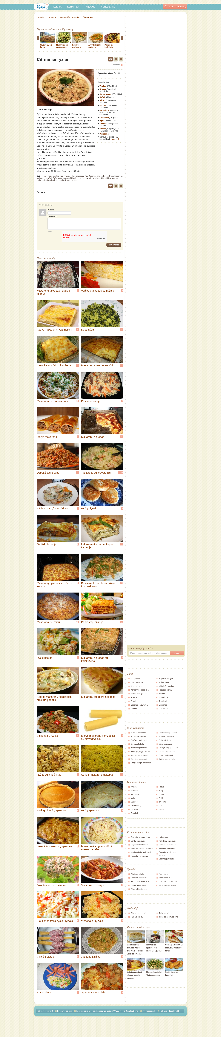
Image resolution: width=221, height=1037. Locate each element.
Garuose (134, 791)
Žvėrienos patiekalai (167, 759)
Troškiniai (88, 17)
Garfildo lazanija (46, 544)
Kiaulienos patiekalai (139, 755)
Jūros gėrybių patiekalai (140, 752)
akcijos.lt (115, 139)
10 (77, 329)
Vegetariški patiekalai (167, 885)
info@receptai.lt (149, 1011)
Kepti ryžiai (87, 329)
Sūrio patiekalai (165, 744)
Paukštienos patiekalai (168, 733)
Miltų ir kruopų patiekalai (141, 763)
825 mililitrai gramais (109, 178)
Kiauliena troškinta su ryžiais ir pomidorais (98, 585)
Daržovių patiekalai (139, 740)
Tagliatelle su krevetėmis (96, 472)
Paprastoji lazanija (92, 622)
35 (77, 401)
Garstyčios (104, 110)
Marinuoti (134, 802)
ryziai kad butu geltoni (46, 180)
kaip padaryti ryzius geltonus (67, 180)
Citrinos (103, 129)
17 (77, 473)
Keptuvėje (135, 794)
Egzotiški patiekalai (139, 878)
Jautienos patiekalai (139, 748)
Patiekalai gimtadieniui (168, 845)
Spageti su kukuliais (93, 992)
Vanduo (103, 86)
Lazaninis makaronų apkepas (54, 846)
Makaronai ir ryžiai (44, 178)
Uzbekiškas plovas (48, 472)
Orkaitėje (134, 809)
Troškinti (162, 802)
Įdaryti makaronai (47, 436)
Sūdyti (161, 791)
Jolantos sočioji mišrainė (51, 885)
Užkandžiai (163, 709)
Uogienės (163, 705)
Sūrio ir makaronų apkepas (97, 774)
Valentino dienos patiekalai (142, 848)
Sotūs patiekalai (165, 878)
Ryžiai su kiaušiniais (49, 774)
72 (122, 583)
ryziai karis (96, 178)
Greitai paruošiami (138, 885)
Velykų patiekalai (138, 841)
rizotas (56, 176)
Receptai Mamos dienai (140, 837)
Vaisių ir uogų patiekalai (168, 748)
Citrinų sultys (105, 94)
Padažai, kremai (165, 690)
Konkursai (73, 7)
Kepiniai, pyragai (166, 679)
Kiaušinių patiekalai (139, 759)
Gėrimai (134, 709)
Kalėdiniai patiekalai (167, 841)
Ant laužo (134, 787)
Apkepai (134, 697)
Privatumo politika (64, 1011)
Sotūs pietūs (44, 992)
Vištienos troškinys (92, 885)
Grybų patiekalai (137, 744)
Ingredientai (107, 7)
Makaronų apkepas (92, 436)
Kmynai (103, 105)
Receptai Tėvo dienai (139, 856)
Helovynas (163, 837)
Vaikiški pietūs (45, 956)
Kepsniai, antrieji (95, 176)
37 (122, 329)
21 (122, 544)
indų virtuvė (64, 176)
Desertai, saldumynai (139, 705)
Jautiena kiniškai (91, 956)
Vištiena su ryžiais (47, 735)
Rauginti (134, 813)
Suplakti (162, 794)
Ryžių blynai (88, 508)
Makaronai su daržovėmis (52, 401)
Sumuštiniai (164, 697)
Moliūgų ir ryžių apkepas (51, 810)
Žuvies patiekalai (166, 755)
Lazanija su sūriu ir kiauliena (54, 365)
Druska (103, 89)
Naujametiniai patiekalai (141, 852)
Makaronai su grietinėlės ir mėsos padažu (97, 848)
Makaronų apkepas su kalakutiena (94, 659)
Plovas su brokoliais (108, 46)
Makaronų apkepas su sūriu (97, 365)
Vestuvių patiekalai (166, 859)
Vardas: (51, 210)
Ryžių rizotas (44, 657)
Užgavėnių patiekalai (139, 845)
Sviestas (103, 124)
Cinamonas (104, 118)
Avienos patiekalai (138, 733)
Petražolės (104, 134)
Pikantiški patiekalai (139, 889)
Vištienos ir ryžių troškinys (52, 508)
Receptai (57, 7)
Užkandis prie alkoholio (168, 882)
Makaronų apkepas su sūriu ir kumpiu (54, 585)
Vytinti (161, 809)
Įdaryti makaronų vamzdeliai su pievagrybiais (98, 737)
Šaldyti (161, 798)
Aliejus (102, 100)
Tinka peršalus (165, 913)
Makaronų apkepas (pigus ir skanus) (53, 292)
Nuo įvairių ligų (137, 917)
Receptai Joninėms (167, 848)
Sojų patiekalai (165, 740)
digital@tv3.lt (174, 1011)
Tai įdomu (89, 7)
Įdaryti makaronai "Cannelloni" (55, 329)
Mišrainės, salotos (166, 686)
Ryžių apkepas (90, 810)
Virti (86, 176)
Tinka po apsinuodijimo (168, 917)
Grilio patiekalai (137, 682)
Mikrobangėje (136, 806)
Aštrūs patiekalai (137, 874)
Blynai (133, 701)
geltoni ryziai (85, 178)
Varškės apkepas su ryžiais (97, 290)
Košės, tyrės (108, 176)
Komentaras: (53, 216)
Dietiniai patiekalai (138, 913)
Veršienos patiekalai (167, 752)
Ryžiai (102, 97)
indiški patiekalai (77, 176)
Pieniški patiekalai (166, 736)
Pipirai (102, 121)
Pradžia (40, 17)
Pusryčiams (135, 679)
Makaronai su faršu (48, 622)
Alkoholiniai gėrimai (139, 694)
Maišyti (134, 798)
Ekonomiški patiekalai (140, 882)
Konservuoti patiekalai (140, 690)
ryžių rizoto (48, 176)
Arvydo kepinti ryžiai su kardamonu (94, 47)
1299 (120, 473)
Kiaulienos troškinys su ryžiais (55, 920)
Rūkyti (161, 787)
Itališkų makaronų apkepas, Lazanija (76, 48)
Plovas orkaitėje (90, 401)
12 (122, 365)
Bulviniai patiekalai (138, 736)
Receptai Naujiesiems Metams (168, 853)
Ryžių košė (57, 178)
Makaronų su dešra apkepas (98, 696)
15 (122, 622)
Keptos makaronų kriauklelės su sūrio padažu (54, 698)
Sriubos (162, 694)
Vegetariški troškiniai (69, 17)
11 (77, 365)
